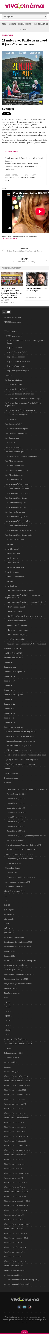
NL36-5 (8, 1021)
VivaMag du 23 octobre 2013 (16, 1192)
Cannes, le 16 (9, 676)
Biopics (8, 375)
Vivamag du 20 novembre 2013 (17, 1173)
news (6, 998)
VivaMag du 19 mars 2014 (14, 1164)
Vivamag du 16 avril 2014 (14, 1132)
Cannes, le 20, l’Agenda (13, 695)
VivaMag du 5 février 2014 (15, 1247)
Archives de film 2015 (13, 653)
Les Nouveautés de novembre (17, 521)
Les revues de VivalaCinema (15, 965)
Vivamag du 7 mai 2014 (13, 1257)
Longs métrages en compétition (20, 859)
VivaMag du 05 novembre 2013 (17, 1085)
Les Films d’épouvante (14, 466)
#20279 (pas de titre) (12, 317)
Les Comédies (11, 419)
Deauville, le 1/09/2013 (16, 799)
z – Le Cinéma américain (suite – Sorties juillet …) (25, 602)
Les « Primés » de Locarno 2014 (18, 882)
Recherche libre (10, 1062)
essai (9, 1048)
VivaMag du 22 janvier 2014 (15, 1183)
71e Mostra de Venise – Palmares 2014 (20, 850)
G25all (6, 924)
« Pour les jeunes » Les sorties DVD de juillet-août (25, 644)
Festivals (7, 783)
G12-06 (7, 905)
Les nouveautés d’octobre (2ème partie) (20, 961)
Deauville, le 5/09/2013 (16, 826)
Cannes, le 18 (9, 685)
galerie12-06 (9, 933)
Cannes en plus (10, 667)
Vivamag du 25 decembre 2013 (17, 1201)
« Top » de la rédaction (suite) (17, 361)
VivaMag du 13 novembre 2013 (17, 1118)
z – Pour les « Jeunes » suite (16, 630)
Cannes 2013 (9, 662)
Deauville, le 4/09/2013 (16, 822)
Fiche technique (11, 151)
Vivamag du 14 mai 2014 (14, 1122)
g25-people (9, 919)
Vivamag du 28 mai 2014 (14, 1229)
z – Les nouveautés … (13, 1275)
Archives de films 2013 (13, 658)
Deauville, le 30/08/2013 (16, 813)
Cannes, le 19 (9, 690)
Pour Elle (9, 544)
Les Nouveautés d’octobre (16, 498)
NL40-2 (8, 1030)
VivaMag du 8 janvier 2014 (15, 1261)
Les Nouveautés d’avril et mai (17, 493)
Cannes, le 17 (9, 681)
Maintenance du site (12, 993)
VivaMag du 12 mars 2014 (14, 1113)
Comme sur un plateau (13, 727)
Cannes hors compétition (14, 672)
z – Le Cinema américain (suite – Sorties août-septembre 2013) (24, 596)
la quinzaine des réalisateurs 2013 (18, 942)
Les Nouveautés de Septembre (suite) (20, 530)
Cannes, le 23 (9, 709)
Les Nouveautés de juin (15, 512)
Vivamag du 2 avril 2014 (14, 1169)
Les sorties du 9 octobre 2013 (16, 979)
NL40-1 (8, 1025)
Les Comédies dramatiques (16, 429)
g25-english (9, 910)
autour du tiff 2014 (13, 863)
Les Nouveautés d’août (14, 480)
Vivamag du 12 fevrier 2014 (15, 1104)
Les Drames (10, 443)
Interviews (12, 24)
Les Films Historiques (14, 475)
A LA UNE (4, 35)
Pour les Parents (12, 563)
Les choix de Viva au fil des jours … (18, 947)
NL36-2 (8, 1007)
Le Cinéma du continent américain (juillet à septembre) (23, 404)
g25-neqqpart (10, 914)
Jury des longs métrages (14, 937)
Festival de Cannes (12, 868)
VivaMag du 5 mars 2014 (14, 1252)
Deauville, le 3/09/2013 (16, 808)
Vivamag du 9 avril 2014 (14, 1266)
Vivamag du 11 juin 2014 (14, 1099)
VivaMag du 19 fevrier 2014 (15, 1155)
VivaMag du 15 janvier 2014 (15, 1127)
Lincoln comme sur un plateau (18, 746)
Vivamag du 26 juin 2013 (14, 1215)
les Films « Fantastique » (15, 452)
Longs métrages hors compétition (18, 984)
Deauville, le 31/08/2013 (16, 817)
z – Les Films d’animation (15, 621)
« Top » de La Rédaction (15, 357)
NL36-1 (8, 1002)
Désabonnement (11, 778)
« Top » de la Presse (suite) (16, 352)
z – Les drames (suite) (14, 611)
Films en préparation (41, 24)
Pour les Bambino (12, 554)
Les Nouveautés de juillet (15, 503)
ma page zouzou (11, 988)
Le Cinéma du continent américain (19, 394)
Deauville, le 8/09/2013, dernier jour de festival (26, 836)
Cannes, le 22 (9, 704)
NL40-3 (8, 1035)
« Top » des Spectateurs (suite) (17, 371)
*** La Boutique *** (12, 331)
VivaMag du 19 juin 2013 (14, 1159)
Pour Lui (9, 581)
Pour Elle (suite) (12, 549)
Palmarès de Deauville (16, 840)
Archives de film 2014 (13, 648)
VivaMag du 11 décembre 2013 (17, 1095)
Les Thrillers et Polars (14, 540)
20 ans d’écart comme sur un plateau (20, 732)
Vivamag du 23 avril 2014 (14, 1187)
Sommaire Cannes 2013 (15, 887)
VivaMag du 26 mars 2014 (14, 1220)
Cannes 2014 (12, 873)
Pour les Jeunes (11, 558)
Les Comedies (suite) (13, 424)
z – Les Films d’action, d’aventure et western (23, 616)
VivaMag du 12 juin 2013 (14, 1109)
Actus (4, 24)
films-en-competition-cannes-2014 (21, 877)
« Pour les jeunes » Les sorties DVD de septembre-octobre (25, 342)
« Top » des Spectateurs (15, 366)
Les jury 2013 (9, 956)
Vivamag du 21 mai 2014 (14, 1178)
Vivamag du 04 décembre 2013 (17, 1081)
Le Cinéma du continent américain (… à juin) (23, 398)
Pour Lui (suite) (11, 586)
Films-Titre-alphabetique (14, 891)
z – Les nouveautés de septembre (17, 1284)
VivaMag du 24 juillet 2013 (15, 1196)
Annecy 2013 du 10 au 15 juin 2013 (19, 854)
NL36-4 (8, 1016)
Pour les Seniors (12, 572)
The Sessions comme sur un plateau (20, 764)
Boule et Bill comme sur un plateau (19, 736)
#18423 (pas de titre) (12, 322)
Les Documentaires (13, 438)
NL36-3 (8, 1011)
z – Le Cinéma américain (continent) (20, 591)
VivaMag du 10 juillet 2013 (15, 1090)
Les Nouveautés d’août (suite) (17, 484)
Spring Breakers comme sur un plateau (21, 759)
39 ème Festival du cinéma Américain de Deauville (26, 789)
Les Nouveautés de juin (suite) (17, 517)
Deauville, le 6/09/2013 (16, 831)
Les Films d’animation (14, 461)
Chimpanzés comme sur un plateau (20, 741)
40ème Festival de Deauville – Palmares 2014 (23, 845)
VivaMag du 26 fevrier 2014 (15, 1210)
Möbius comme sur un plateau (18, 750)
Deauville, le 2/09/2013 (16, 803)
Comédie (10, 35)
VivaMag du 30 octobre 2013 (16, 1238)
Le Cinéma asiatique (13, 380)
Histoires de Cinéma (24, 24)
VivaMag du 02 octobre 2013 (16, 1076)
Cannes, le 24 (9, 713)
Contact (24, 29)
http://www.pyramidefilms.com (11, 238)
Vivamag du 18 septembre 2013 (17, 1150)
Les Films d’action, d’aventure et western (22, 456)
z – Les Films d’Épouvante (16, 625)
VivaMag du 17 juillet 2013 (15, 1141)
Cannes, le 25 (9, 718)
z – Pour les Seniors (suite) (16, 635)
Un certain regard (11, 1072)
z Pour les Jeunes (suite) (15, 639)
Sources (7, 1067)
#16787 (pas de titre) (13, 336)
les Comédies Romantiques (16, 433)
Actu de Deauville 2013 (16, 794)
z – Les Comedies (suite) (15, 607)
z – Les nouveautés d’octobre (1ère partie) (21, 1280)
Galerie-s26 (8, 928)
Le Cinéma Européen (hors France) (20, 410)
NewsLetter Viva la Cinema (15, 1039)
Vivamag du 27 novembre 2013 (17, 1224)
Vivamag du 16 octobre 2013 (16, 1136)
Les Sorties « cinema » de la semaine (18, 974)
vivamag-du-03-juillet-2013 (15, 1270)
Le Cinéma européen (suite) (16, 415)
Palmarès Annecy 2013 (13, 1053)
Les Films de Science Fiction (16, 470)
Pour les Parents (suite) (14, 567)
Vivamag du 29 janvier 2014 (15, 1233)
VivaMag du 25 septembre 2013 (17, 1206)
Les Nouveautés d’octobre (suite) (19, 535)
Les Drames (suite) (13, 447)
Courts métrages (11, 773)
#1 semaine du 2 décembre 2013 (18, 1044)
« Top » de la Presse (13, 348)
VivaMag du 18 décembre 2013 (17, 1146)
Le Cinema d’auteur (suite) (16, 389)
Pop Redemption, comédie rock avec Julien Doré (25, 755)
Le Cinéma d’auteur (13, 385)
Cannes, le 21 (9, 699)
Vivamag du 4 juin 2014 (13, 1243)
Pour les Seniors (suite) (14, 577)
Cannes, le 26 (9, 722)
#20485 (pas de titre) (13, 970)
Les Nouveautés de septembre (17, 526)
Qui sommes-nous (11, 1058)
